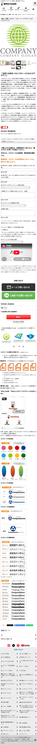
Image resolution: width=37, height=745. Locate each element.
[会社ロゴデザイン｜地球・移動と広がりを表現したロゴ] (18, 41)
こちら (2, 742)
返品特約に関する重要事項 (9, 311)
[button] (33, 9)
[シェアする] (3, 625)
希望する (5, 230)
